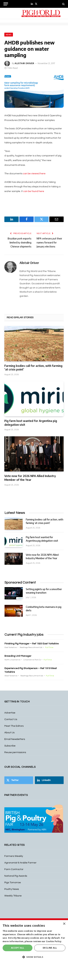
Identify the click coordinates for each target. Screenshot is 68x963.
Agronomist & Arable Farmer (20, 863)
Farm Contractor (13, 869)
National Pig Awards (15, 876)
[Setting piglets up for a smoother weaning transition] (14, 593)
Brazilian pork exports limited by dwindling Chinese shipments (19, 242)
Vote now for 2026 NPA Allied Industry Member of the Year (30, 478)
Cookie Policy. (54, 941)
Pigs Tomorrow (12, 882)
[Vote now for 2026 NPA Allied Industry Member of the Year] (34, 453)
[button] (34, 957)
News (9, 35)
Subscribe (10, 746)
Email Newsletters (14, 739)
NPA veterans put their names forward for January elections (49, 242)
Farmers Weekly (13, 856)
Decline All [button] (50, 947)
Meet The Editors (14, 726)
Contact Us (10, 719)
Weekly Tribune (13, 896)
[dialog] (34, 941)
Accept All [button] (17, 947)
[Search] (63, 4)
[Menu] (5, 4)
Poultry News (11, 889)
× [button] (64, 924)
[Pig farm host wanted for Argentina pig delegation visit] (34, 398)
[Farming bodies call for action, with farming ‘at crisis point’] (34, 343)
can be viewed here (34, 173)
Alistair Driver (24, 63)
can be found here (33, 191)
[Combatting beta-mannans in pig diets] (14, 611)
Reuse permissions (15, 752)
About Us (9, 732)
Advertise (9, 713)
